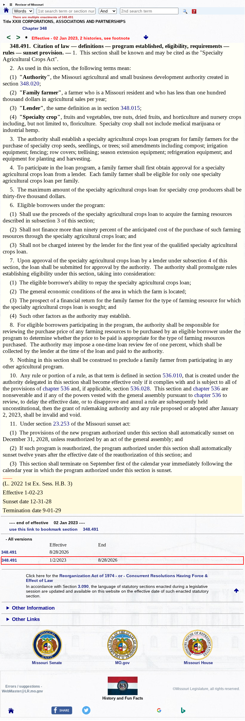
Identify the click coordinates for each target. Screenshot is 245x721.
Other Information (33, 608)
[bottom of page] (146, 38)
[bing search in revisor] (183, 711)
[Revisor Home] (11, 711)
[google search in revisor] (159, 710)
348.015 (130, 108)
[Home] (6, 10)
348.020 (29, 83)
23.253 (61, 424)
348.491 (9, 552)
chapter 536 (56, 388)
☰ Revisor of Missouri (25, 4)
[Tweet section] (86, 713)
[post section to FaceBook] (61, 713)
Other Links (26, 619)
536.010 (172, 375)
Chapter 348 (34, 28)
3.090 (83, 586)
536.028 (140, 388)
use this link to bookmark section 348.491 (53, 529)
